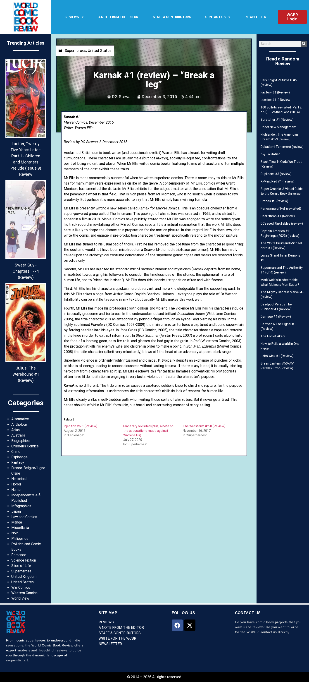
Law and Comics (24, 517)
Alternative (20, 419)
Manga (16, 522)
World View (20, 598)
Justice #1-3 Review (275, 100)
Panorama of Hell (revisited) (281, 208)
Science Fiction (23, 560)
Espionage (19, 457)
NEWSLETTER (255, 17)
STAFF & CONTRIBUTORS (172, 17)
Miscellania (20, 528)
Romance (18, 555)
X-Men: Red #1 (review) (277, 181)
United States (22, 582)
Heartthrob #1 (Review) (278, 216)
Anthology (19, 424)
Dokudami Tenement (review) (282, 147)
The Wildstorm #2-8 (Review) (204, 426)
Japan (16, 511)
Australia (18, 435)
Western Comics (24, 593)
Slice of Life (21, 566)
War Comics (20, 587)
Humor (16, 489)
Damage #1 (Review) (276, 316)
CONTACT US (215, 17)
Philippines (19, 538)
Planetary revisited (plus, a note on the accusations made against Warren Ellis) (148, 430)
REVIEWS (72, 17)
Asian (15, 430)
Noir (14, 533)
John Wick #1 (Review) (277, 356)
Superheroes (21, 571)
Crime (15, 451)
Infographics (21, 506)
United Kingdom (23, 576)
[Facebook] (177, 625)
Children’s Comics (25, 446)
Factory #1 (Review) (275, 92)
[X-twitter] (189, 625)
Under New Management (279, 127)
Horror (16, 484)
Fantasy (17, 462)
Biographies (20, 441)
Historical (18, 479)
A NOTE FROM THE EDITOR (118, 17)
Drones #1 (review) (274, 201)
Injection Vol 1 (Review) (80, 426)
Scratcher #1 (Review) (277, 119)
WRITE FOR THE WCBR (117, 638)
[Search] (304, 44)
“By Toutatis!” (270, 154)
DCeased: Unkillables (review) (282, 223)
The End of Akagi (273, 336)
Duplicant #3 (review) (276, 174)
